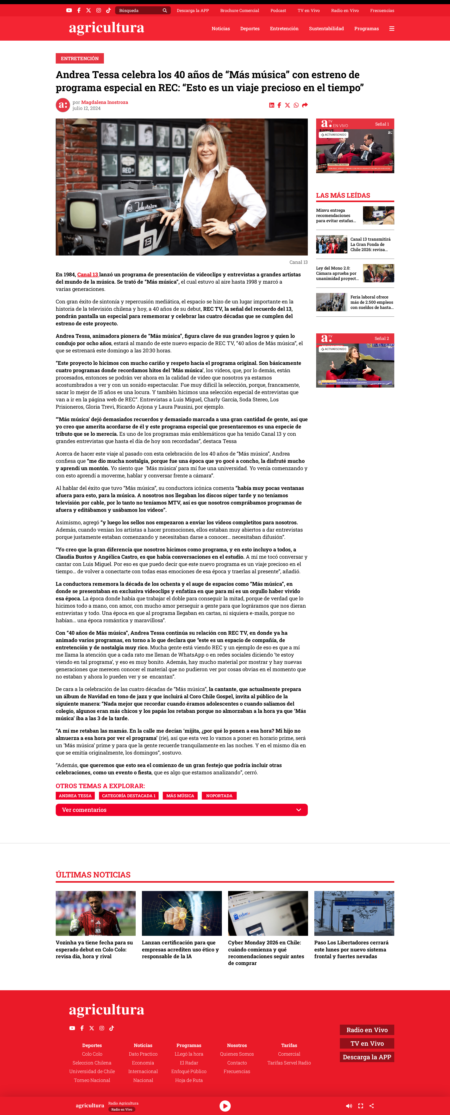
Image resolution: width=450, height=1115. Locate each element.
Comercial (289, 1054)
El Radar (189, 1063)
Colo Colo (92, 1054)
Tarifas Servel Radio (289, 1063)
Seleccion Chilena (92, 1063)
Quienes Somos (237, 1054)
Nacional (143, 1080)
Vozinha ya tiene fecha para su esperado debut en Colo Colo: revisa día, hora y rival (94, 949)
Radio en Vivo (345, 10)
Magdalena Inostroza (104, 102)
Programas (366, 28)
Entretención (284, 28)
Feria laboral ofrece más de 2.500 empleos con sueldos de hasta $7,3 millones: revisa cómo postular (372, 302)
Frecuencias (382, 10)
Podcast (278, 10)
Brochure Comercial (239, 10)
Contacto (237, 1063)
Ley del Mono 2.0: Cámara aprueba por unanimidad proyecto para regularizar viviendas (337, 273)
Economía (143, 1063)
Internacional (143, 1071)
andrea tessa (75, 795)
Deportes (250, 28)
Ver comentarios (84, 809)
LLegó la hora (189, 1054)
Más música (180, 795)
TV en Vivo (309, 10)
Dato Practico (143, 1054)
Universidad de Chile (92, 1071)
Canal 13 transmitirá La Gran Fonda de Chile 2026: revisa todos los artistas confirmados (371, 244)
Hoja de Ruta (189, 1080)
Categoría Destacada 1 (128, 795)
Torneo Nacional (92, 1080)
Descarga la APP (193, 10)
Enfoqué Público (189, 1071)
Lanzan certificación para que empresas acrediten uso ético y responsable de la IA (180, 949)
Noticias (221, 28)
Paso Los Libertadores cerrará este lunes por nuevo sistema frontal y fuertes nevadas (351, 949)
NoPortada (219, 795)
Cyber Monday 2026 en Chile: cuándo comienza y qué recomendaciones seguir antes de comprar (266, 952)
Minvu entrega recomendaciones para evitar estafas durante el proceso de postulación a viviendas (337, 215)
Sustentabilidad (326, 28)
